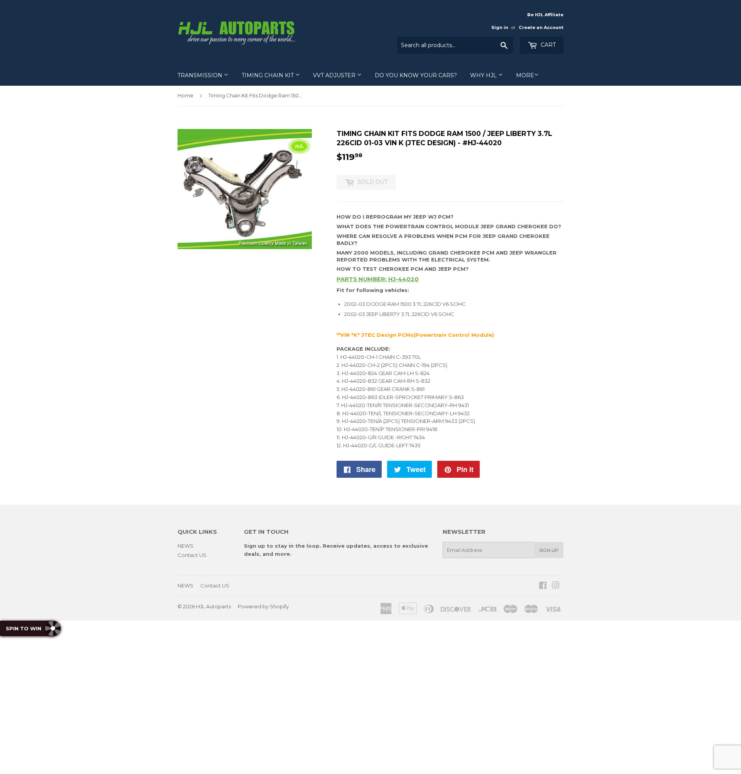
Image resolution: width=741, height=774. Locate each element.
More (525, 75)
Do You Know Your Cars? (416, 75)
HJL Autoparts (213, 606)
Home (185, 95)
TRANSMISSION (201, 75)
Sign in (499, 27)
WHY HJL (484, 75)
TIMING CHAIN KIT (268, 75)
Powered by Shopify (263, 606)
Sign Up (548, 550)
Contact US (192, 555)
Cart (547, 44)
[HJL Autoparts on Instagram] (556, 586)
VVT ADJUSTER (335, 75)
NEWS (185, 546)
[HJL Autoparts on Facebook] (543, 586)
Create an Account (541, 27)
